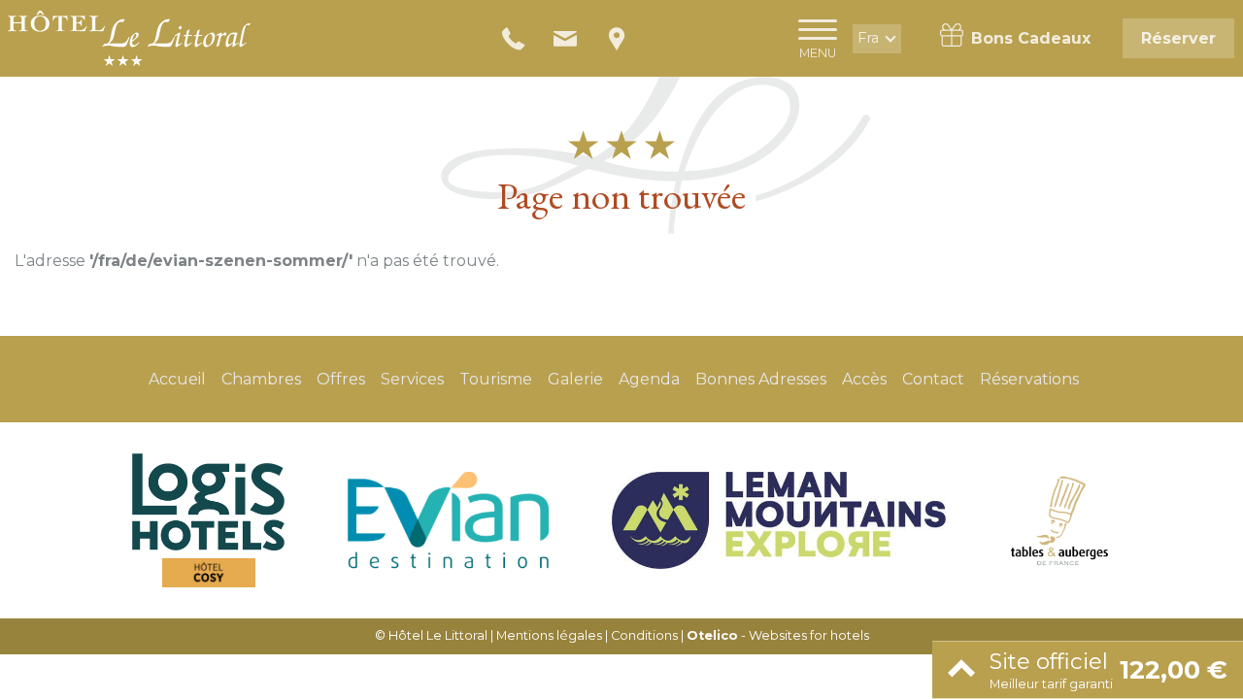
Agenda (649, 379)
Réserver (1178, 38)
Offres (341, 379)
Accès (864, 379)
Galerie (575, 379)
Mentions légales (549, 635)
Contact (933, 379)
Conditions (644, 635)
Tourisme (495, 379)
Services (412, 379)
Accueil (177, 379)
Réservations (1029, 379)
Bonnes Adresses (760, 379)
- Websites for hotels (778, 635)
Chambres (261, 379)
